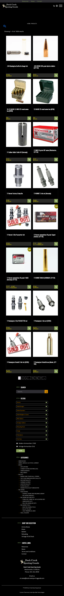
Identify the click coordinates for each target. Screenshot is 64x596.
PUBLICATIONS (24, 492)
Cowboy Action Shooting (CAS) (29, 469)
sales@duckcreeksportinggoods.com (32, 578)
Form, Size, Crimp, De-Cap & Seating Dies (33, 499)
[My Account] (57, 5)
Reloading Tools (25, 505)
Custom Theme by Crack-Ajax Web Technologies (32, 592)
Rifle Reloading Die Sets (29, 503)
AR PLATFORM (24, 467)
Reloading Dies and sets (27, 497)
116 (36, 378)
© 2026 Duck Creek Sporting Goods (32, 588)
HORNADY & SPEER (25, 482)
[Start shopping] (54, 5)
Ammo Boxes (22, 461)
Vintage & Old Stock (28, 536)
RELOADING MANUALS (28, 495)
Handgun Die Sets (27, 501)
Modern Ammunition (27, 443)
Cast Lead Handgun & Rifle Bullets (30, 478)
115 (32, 378)
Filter (20, 451)
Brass (20, 465)
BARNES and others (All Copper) (29, 476)
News (33, 1)
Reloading (21, 490)
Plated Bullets (24, 486)
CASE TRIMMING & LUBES (29, 511)
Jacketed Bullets (25, 484)
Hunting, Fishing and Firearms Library (33, 494)
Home (28, 23)
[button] (29, 75)
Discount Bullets (25, 480)
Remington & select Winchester (29, 488)
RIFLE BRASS (23, 473)
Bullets (20, 474)
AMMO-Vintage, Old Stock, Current (28, 463)
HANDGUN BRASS (25, 471)
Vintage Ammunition (27, 446)
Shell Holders (24, 513)
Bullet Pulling (26, 509)
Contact (39, 1)
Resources (25, 1)
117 (41, 378)
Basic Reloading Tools (29, 507)
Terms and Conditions (28, 551)
